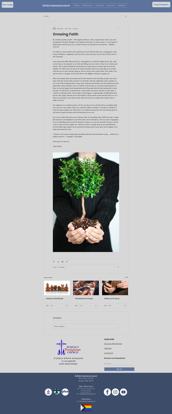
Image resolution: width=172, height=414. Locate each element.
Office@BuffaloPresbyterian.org (88, 393)
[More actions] (118, 29)
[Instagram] (115, 392)
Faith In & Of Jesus (112, 298)
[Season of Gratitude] (57, 288)
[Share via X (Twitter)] (58, 262)
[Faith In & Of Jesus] (115, 288)
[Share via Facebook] (54, 262)
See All (126, 277)
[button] (126, 16)
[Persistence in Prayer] (86, 288)
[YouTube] (123, 392)
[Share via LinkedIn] (62, 262)
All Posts (46, 16)
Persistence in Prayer (84, 298)
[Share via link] (67, 262)
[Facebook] (107, 392)
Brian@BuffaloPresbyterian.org (87, 401)
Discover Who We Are (113, 343)
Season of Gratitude (54, 298)
